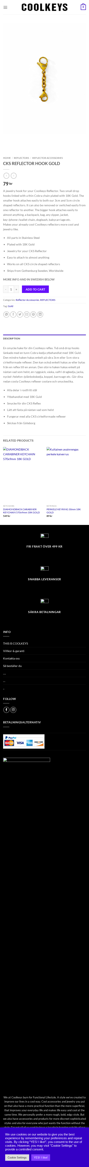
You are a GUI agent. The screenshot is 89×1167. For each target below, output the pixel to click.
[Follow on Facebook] (6, 710)
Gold (10, 306)
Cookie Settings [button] (17, 1157)
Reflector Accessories (47, 157)
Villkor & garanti (13, 651)
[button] (5, 7)
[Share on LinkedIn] (40, 314)
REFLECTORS (21, 157)
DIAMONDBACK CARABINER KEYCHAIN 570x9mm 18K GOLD (21, 511)
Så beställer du (12, 666)
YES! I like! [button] (41, 1157)
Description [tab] (11, 338)
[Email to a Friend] (27, 314)
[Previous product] (14, 176)
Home (7, 157)
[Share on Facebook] (13, 314)
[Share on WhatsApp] (6, 314)
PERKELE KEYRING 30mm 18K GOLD (64, 511)
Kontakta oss (11, 658)
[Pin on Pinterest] (33, 314)
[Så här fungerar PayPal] (23, 741)
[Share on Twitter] (20, 314)
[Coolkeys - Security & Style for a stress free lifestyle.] (44, 7)
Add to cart (35, 289)
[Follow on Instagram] (13, 710)
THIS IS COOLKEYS (15, 643)
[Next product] (6, 176)
